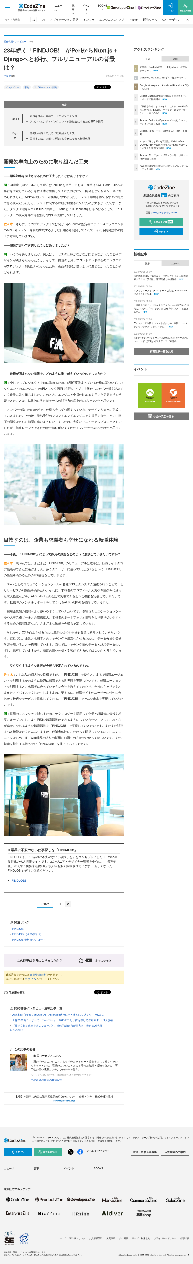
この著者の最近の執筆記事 (46, 1080)
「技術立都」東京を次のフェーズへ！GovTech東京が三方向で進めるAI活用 (57, 1025)
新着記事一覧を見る (161, 351)
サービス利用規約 (141, 1238)
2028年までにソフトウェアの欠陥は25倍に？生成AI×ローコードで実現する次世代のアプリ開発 (161, 339)
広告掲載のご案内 (175, 1152)
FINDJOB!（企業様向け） (27, 934)
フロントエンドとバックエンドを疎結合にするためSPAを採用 (66, 121)
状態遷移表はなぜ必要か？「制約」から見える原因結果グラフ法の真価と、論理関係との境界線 (161, 277)
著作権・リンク (77, 1238)
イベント (86, 7)
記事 (73, 7)
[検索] (33, 19)
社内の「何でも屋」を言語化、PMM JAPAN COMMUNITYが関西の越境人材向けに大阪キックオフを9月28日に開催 (164, 145)
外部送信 (184, 1238)
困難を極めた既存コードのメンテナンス (53, 116)
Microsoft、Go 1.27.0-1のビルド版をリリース (163, 77)
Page (15, 119)
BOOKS (102, 5)
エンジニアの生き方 (112, 19)
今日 (147, 58)
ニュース (175, 263)
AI (43, 19)
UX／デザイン (171, 19)
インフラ (88, 19)
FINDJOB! (18, 880)
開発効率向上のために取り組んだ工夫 (52, 133)
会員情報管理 (96, 1238)
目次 (64, 104)
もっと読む (16, 1029)
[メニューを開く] (7, 7)
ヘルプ (62, 1238)
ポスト (103, 87)
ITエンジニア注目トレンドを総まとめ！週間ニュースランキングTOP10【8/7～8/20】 (161, 324)
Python (134, 19)
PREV (46, 903)
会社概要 (123, 1238)
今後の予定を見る (163, 416)
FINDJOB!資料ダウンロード (28, 939)
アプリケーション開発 (64, 19)
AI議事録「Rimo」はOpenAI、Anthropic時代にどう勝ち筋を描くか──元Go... (58, 1014)
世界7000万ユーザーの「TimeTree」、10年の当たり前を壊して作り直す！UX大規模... (63, 1020)
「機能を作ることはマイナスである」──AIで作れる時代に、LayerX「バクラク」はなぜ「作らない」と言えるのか (164, 110)
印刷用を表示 (17, 992)
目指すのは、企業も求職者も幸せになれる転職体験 (60, 138)
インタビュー (12, 87)
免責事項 (110, 1238)
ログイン (31, 979)
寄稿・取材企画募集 (145, 1152)
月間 (175, 58)
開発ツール (150, 19)
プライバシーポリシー (165, 1238)
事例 (27, 87)
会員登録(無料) (38, 974)
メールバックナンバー (164, 212)
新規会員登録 (162, 222)
